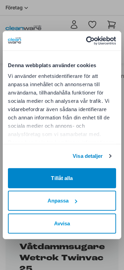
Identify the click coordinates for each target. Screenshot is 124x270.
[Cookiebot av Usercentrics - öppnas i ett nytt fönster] (87, 40)
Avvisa (62, 223)
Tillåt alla (62, 178)
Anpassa (58, 201)
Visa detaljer (88, 156)
